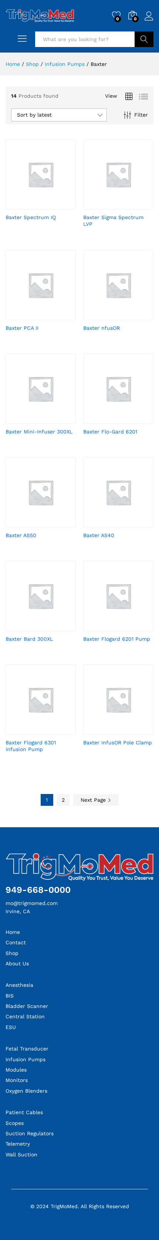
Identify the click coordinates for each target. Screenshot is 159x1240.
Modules (16, 1070)
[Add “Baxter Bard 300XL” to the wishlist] (49, 626)
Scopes (15, 1123)
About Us (17, 963)
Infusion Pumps (25, 1059)
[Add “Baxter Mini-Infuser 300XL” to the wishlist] (49, 419)
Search (144, 39)
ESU (11, 1027)
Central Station (25, 1016)
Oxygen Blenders (26, 1091)
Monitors (17, 1080)
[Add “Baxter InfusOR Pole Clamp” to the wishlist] (127, 730)
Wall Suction (21, 1154)
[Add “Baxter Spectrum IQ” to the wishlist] (49, 205)
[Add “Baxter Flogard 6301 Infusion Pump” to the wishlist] (49, 730)
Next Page (94, 800)
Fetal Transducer (27, 1049)
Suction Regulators (30, 1133)
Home (13, 932)
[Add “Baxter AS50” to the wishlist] (49, 523)
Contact (16, 942)
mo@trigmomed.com (32, 903)
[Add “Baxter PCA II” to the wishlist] (49, 315)
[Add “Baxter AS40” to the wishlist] (127, 523)
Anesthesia (19, 985)
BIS (10, 996)
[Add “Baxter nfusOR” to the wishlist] (127, 315)
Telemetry (18, 1144)
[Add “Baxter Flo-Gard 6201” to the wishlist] (127, 419)
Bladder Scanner (27, 1006)
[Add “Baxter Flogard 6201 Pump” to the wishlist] (127, 626)
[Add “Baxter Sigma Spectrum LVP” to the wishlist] (127, 205)
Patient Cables (24, 1112)
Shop (12, 953)
